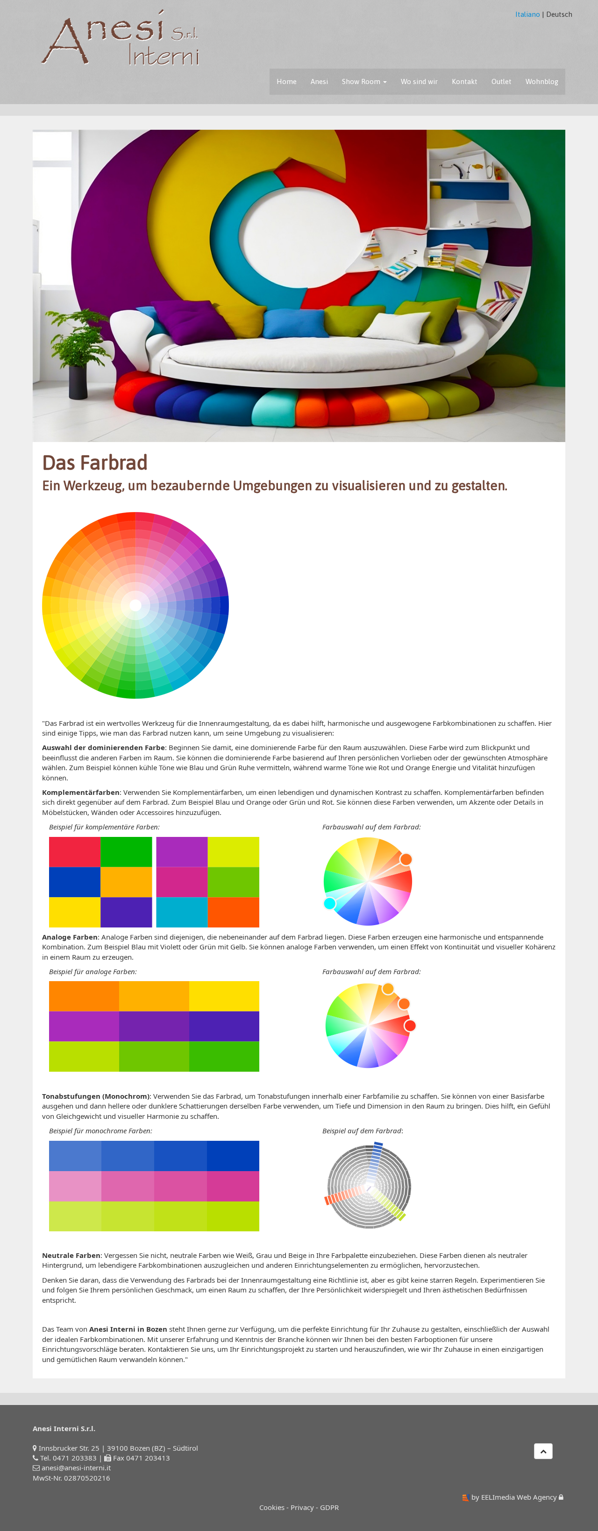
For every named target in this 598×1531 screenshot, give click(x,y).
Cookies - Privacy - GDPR (299, 1507)
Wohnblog (542, 81)
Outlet (501, 81)
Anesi (319, 81)
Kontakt (464, 81)
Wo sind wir (419, 81)
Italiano (527, 14)
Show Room (362, 81)
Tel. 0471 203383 (68, 1457)
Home (287, 81)
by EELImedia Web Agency (514, 1497)
